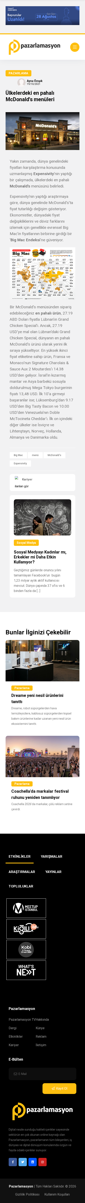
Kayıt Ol (61, 1088)
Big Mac (18, 455)
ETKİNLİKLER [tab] (20, 856)
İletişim (41, 1045)
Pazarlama (18, 73)
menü (35, 455)
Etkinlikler (16, 1037)
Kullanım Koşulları (57, 1194)
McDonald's (54, 455)
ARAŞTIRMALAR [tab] (22, 872)
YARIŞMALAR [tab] (51, 856)
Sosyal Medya (26, 542)
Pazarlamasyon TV (22, 1020)
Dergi (13, 1028)
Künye (40, 1028)
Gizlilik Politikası (27, 1194)
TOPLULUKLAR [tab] (21, 886)
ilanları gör (22, 486)
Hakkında (42, 1020)
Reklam (41, 1037)
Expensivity (20, 463)
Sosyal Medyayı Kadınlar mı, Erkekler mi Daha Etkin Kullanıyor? (40, 557)
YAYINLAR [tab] (53, 872)
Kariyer (14, 1045)
